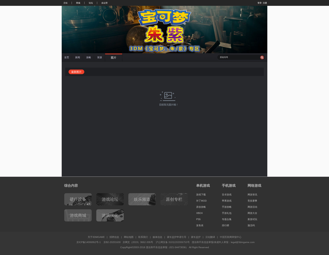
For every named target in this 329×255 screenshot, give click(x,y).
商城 (78, 3)
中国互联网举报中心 (230, 237)
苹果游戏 (226, 200)
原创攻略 (201, 207)
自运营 (104, 3)
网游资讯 (252, 194)
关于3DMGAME (96, 237)
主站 (65, 3)
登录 (260, 3)
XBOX (199, 213)
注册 (265, 3)
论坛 (91, 3)
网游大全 (252, 213)
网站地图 (128, 237)
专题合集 (226, 219)
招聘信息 (114, 237)
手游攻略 (226, 207)
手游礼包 (226, 213)
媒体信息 (157, 237)
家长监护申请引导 (176, 237)
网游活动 (252, 207)
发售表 (199, 225)
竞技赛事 (252, 200)
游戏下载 (201, 194)
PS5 (198, 219)
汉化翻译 (210, 237)
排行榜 (225, 225)
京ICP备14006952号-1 (88, 242)
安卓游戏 (226, 194)
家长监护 (196, 237)
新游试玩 (252, 219)
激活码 (251, 225)
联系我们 (143, 237)
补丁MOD (201, 200)
